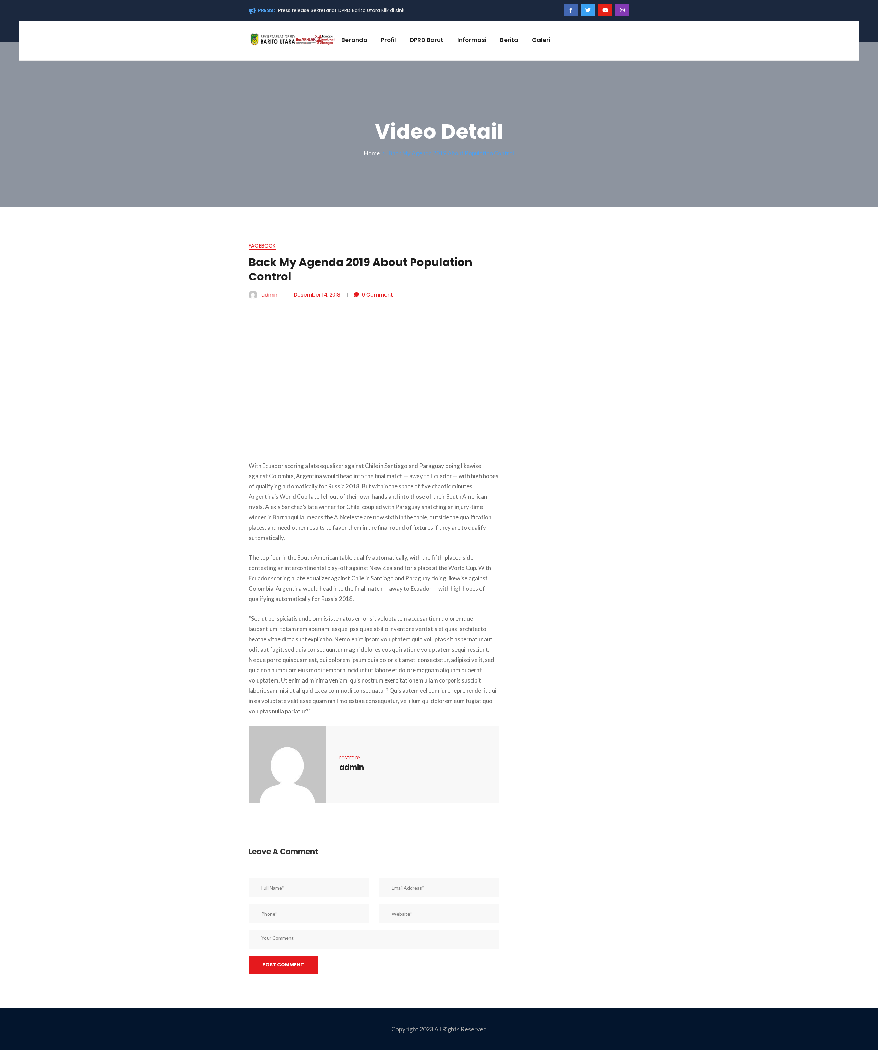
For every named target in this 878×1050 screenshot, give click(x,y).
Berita (509, 40)
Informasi (471, 40)
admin (269, 294)
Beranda (354, 40)
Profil (388, 40)
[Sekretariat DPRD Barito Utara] (292, 39)
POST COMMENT (283, 964)
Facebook (262, 246)
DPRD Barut (426, 40)
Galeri (541, 40)
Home (373, 153)
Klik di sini (392, 10)
